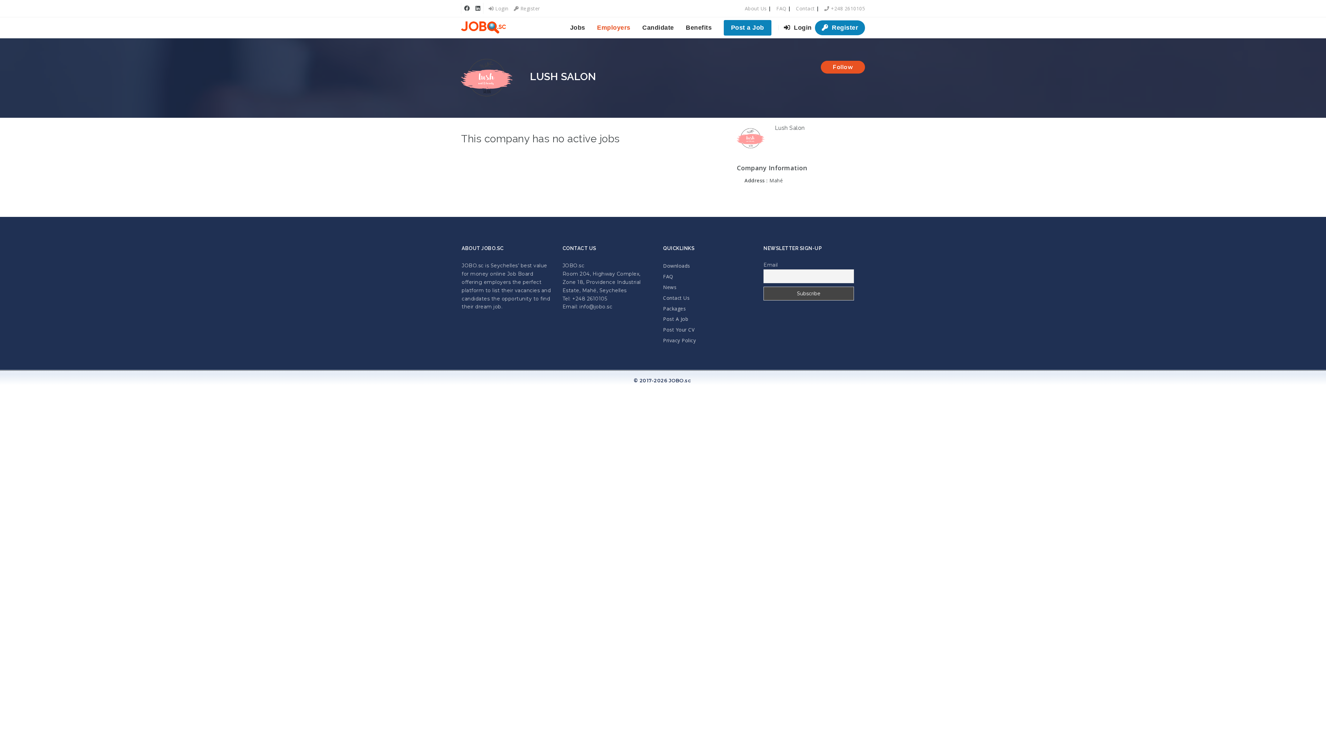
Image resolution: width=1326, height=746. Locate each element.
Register (529, 8)
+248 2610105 (847, 8)
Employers (614, 27)
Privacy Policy (679, 340)
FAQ (781, 8)
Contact (805, 8)
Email (770, 265)
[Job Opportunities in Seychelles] (483, 27)
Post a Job (747, 27)
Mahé (776, 180)
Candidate (658, 27)
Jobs (577, 27)
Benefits (699, 27)
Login (501, 8)
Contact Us (676, 298)
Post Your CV (678, 329)
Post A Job (675, 319)
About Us (756, 8)
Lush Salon (790, 128)
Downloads (676, 265)
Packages (674, 308)
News (669, 287)
